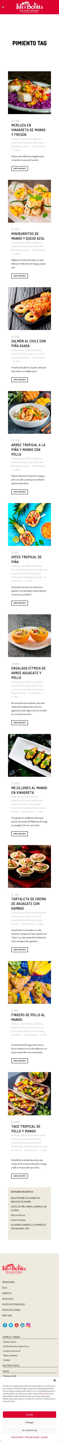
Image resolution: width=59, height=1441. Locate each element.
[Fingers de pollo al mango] (29, 982)
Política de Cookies (44, 1394)
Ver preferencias (29, 1430)
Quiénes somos (9, 1341)
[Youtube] (16, 1326)
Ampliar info (20, 168)
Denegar (29, 1422)
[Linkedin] (22, 1326)
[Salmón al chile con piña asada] (29, 308)
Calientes (37, 138)
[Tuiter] (11, 1326)
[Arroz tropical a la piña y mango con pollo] (29, 412)
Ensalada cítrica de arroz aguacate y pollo (28, 673)
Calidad (6, 1360)
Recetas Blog (26, 577)
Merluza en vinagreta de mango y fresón (28, 130)
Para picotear (34, 573)
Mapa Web (7, 1315)
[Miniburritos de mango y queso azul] (29, 201)
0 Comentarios (39, 146)
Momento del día (35, 569)
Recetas (15, 146)
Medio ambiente (10, 1355)
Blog (4, 1287)
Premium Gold (9, 1376)
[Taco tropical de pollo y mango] (29, 1093)
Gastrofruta (16, 142)
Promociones (8, 1282)
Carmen (26, 146)
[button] (54, 1380)
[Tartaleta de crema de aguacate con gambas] (29, 866)
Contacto (6, 1293)
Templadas (37, 807)
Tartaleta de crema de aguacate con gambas (28, 904)
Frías (13, 569)
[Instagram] (28, 1326)
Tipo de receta (41, 1146)
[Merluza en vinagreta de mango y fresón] (29, 92)
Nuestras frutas (11, 1365)
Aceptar (29, 1414)
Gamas (6, 1371)
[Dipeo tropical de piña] (29, 524)
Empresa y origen (11, 1337)
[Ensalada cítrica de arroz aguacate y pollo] (29, 635)
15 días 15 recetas (18, 1220)
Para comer (38, 142)
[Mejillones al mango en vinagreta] (29, 755)
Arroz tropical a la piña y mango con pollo (28, 449)
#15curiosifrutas (18, 1215)
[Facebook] (5, 1326)
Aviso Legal (44, 1437)
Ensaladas (38, 681)
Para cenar (27, 142)
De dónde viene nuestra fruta (16, 1346)
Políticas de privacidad (32, 1437)
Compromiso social (11, 1350)
